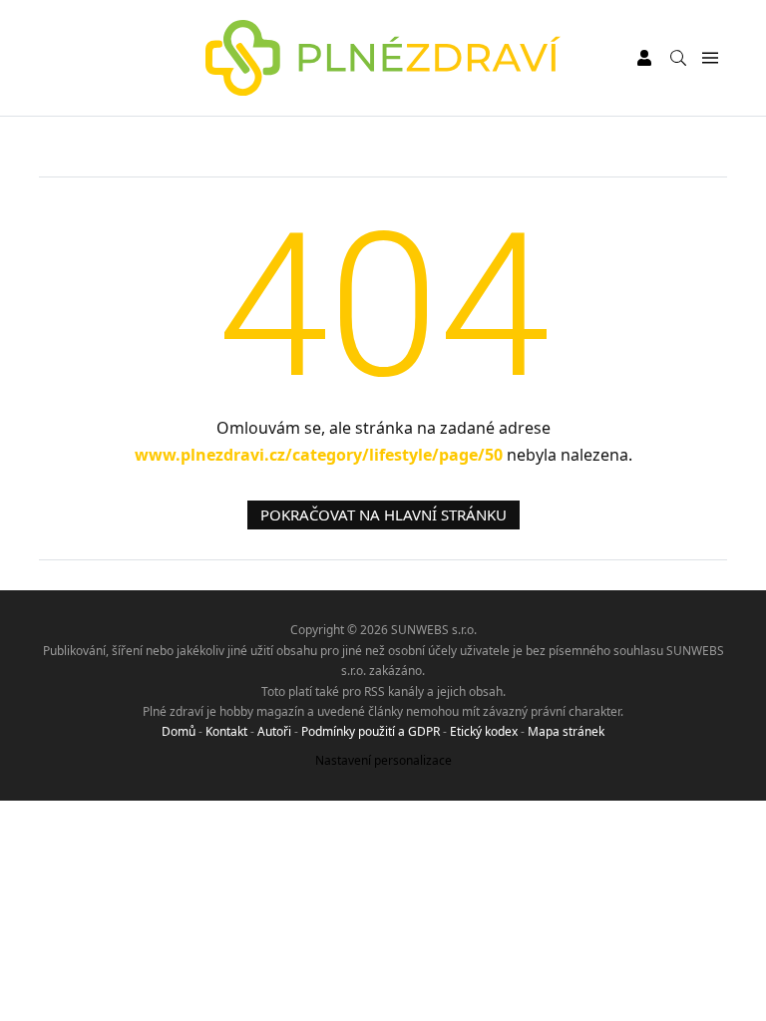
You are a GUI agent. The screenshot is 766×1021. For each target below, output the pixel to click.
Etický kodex (484, 731)
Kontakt (226, 731)
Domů (178, 731)
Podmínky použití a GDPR (370, 731)
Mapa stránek (566, 731)
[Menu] (709, 58)
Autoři (274, 731)
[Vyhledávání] (678, 58)
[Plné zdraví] (383, 58)
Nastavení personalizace (383, 760)
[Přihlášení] (644, 58)
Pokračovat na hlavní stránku (383, 514)
